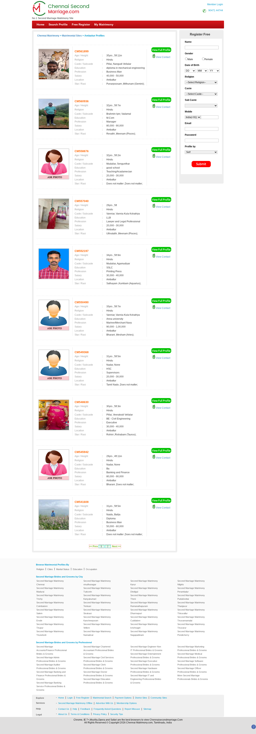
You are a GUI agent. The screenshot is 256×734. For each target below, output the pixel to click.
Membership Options (127, 703)
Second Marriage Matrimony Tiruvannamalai (191, 619)
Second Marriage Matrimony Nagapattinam (144, 633)
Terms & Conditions (80, 714)
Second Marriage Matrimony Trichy (50, 597)
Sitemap (147, 709)
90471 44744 (215, 10)
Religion (40, 569)
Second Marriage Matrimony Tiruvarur (191, 626)
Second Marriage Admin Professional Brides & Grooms (51, 659)
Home (40, 24)
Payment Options (123, 698)
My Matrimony (103, 24)
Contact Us (63, 709)
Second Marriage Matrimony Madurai (50, 590)
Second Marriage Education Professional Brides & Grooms (98, 681)
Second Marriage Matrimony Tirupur (50, 626)
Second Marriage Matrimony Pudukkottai (191, 597)
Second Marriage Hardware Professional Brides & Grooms (145, 670)
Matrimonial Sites (72, 35)
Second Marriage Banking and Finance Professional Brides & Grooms (51, 675)
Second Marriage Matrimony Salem (50, 612)
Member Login (215, 4)
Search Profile (58, 24)
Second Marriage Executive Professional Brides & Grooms (145, 663)
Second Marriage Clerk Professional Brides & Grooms (98, 666)
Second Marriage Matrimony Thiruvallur (191, 612)
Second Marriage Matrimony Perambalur (191, 590)
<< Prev (93, 546)
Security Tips (116, 714)
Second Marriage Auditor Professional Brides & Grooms (51, 666)
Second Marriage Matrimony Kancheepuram (97, 619)
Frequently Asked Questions (107, 709)
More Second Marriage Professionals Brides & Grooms (192, 677)
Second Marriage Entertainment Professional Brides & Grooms (145, 656)
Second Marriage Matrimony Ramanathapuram (144, 604)
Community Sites (159, 698)
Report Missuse (132, 709)
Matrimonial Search (102, 698)
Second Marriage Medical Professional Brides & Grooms (192, 656)
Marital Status (62, 569)
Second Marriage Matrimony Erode (50, 619)
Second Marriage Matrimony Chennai (50, 583)
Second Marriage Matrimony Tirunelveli (50, 633)
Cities (50, 569)
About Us (62, 714)
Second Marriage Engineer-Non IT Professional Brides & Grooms (146, 648)
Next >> (116, 546)
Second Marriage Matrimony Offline (75, 703)
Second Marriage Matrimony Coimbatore (50, 604)
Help (75, 709)
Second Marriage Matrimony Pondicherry (191, 633)
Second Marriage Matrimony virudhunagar (97, 583)
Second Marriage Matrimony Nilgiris (191, 583)
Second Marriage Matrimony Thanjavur (191, 604)
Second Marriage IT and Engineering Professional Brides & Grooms (145, 679)
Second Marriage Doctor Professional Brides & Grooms (98, 674)
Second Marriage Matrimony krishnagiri (144, 626)
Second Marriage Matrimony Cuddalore (144, 619)
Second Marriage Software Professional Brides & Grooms (192, 663)
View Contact (162, 57)
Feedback (85, 709)
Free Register (81, 24)
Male (190, 59)
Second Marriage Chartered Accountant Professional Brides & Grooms (98, 650)
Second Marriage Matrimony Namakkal (97, 633)
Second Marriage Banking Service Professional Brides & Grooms (50, 686)
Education (77, 569)
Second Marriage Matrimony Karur (144, 583)
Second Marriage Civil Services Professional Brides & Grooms (98, 659)
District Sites (141, 698)
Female (209, 59)
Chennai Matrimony (48, 35)
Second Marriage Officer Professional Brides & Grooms (192, 670)
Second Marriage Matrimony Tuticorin (97, 590)
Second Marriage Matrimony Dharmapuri (144, 612)
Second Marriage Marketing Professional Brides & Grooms (192, 648)
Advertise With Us (104, 703)
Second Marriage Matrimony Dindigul (144, 590)
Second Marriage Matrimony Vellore (97, 626)
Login (70, 698)
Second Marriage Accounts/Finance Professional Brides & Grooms (51, 650)
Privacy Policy (100, 714)
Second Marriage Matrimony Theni (144, 597)
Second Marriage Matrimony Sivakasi (97, 612)
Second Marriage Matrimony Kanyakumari (97, 597)
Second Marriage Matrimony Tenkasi (97, 604)
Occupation (91, 569)
